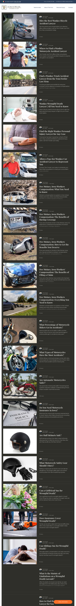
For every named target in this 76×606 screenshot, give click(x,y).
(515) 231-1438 (17, 1)
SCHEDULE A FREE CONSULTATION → (65, 1)
